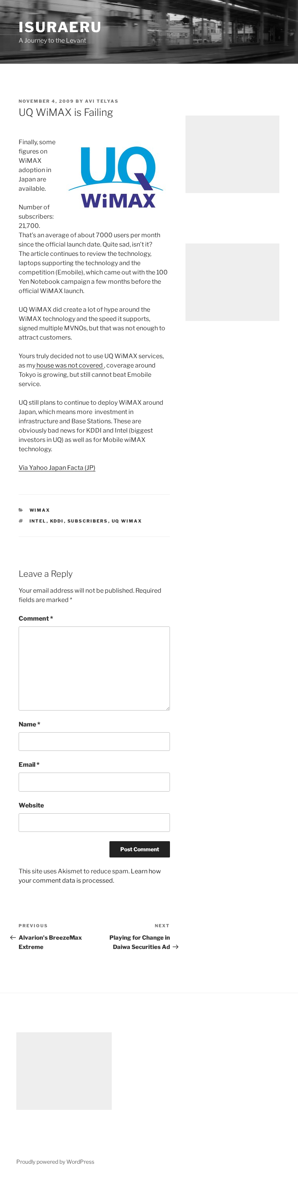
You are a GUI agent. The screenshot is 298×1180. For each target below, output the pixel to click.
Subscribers (88, 521)
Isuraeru (60, 27)
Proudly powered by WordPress (55, 1161)
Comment (36, 618)
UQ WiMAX (127, 521)
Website (31, 805)
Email (29, 764)
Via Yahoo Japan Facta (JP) (57, 467)
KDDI (57, 521)
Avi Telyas (102, 101)
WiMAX (39, 510)
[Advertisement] (232, 154)
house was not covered (69, 365)
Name (29, 724)
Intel (38, 521)
